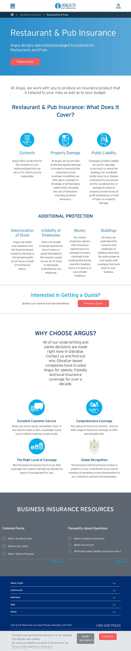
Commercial (16, 590)
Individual (15, 597)
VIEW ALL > (56, 561)
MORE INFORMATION (86, 638)
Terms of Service (42, 646)
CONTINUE (108, 636)
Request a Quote (93, 303)
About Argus (16, 583)
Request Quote (25, 61)
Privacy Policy (20, 646)
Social (13, 612)
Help (12, 604)
